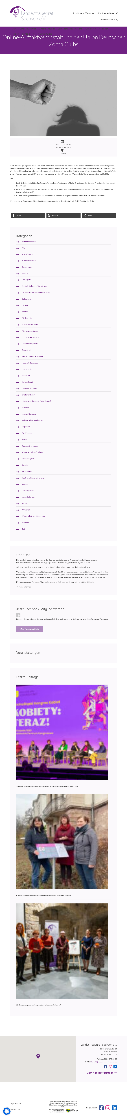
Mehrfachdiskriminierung (32, 420)
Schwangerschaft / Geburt (32, 452)
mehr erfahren (25, 587)
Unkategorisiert (28, 490)
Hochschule (26, 369)
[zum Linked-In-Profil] (115, 1067)
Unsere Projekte (47, 28)
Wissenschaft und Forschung (33, 516)
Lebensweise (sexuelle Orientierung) (36, 401)
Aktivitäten (90, 28)
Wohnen (25, 522)
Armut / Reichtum (29, 260)
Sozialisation (27, 471)
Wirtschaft (26, 510)
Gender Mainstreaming (31, 337)
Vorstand (25, 503)
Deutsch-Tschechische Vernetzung (36, 292)
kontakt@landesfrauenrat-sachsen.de (104, 1062)
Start (14, 28)
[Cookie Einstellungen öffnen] (7, 1114)
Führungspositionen (30, 331)
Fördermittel (27, 318)
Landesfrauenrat (28, 28)
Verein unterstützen (43, 33)
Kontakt (26, 33)
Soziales (25, 465)
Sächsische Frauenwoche (70, 28)
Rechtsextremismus (30, 446)
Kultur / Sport (27, 382)
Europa (25, 305)
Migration (26, 426)
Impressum (15, 1103)
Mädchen (25, 407)
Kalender (103, 28)
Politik (24, 439)
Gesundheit (26, 350)
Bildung (25, 273)
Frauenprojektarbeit (30, 324)
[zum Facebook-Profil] (105, 1067)
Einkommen (26, 299)
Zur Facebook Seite (29, 629)
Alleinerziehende (28, 241)
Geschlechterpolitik (30, 343)
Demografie (26, 279)
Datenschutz (16, 1109)
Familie (25, 311)
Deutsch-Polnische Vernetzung (34, 286)
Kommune (26, 375)
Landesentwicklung (29, 388)
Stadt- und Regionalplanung (33, 478)
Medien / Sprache (29, 414)
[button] (28, 215)
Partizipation (27, 433)
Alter (24, 248)
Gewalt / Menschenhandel (32, 356)
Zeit (23, 529)
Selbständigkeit (28, 458)
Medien (15, 33)
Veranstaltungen (28, 497)
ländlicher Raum (28, 395)
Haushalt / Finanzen (30, 363)
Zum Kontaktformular (100, 1072)
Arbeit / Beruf (27, 254)
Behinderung (27, 267)
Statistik (25, 484)
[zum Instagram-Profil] (110, 1067)
